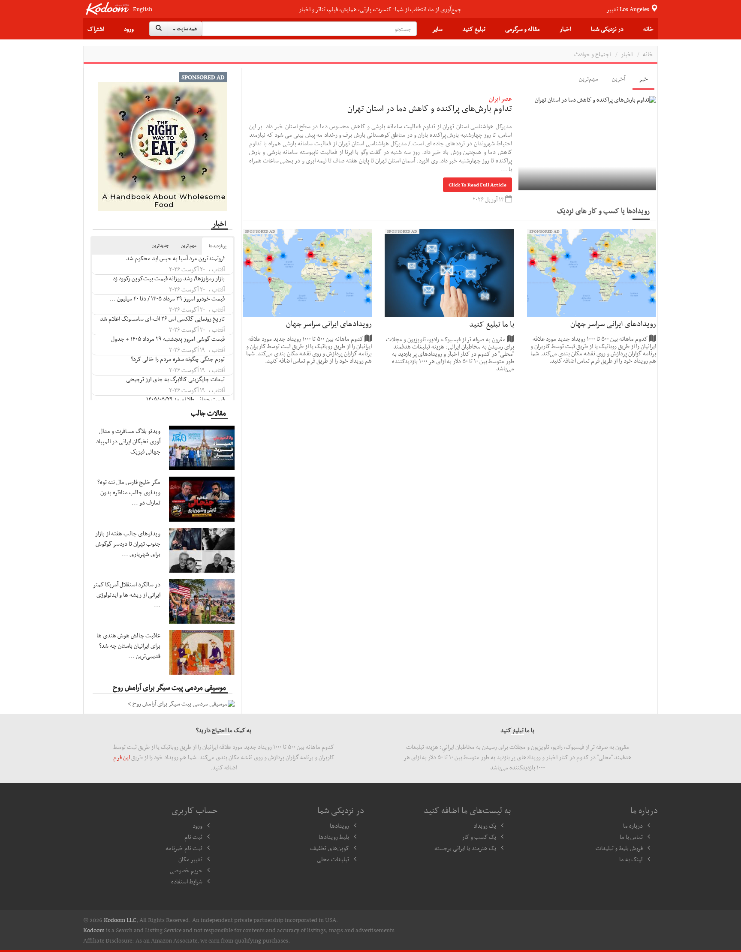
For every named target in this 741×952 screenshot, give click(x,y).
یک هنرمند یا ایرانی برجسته (465, 848)
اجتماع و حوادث (592, 54)
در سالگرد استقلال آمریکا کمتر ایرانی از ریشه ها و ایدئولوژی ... (126, 594)
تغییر (628, 9)
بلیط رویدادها (334, 837)
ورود (129, 29)
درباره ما (633, 825)
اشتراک (95, 29)
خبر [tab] (643, 78)
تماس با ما (631, 837)
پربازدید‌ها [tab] (217, 246)
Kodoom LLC (120, 920)
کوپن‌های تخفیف (329, 848)
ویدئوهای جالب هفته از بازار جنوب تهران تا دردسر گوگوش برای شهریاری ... (127, 543)
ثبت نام (193, 837)
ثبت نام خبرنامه (184, 848)
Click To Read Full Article (477, 184)
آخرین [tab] (618, 78)
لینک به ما (631, 859)
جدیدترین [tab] (160, 245)
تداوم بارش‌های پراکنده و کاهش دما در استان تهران (429, 108)
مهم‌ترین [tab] (588, 78)
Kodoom (94, 930)
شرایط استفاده (186, 881)
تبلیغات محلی (333, 859)
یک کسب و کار (479, 837)
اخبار (565, 29)
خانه (648, 29)
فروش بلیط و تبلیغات (619, 848)
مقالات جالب (208, 413)
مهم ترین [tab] (188, 245)
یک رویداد (484, 825)
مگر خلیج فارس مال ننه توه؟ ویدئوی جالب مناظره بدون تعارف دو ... (128, 492)
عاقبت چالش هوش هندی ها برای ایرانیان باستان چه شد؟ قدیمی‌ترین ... (128, 645)
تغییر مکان (190, 859)
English (142, 9)
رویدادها (339, 825)
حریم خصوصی (186, 870)
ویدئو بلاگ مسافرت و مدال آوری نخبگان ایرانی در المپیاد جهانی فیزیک (128, 441)
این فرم (121, 757)
